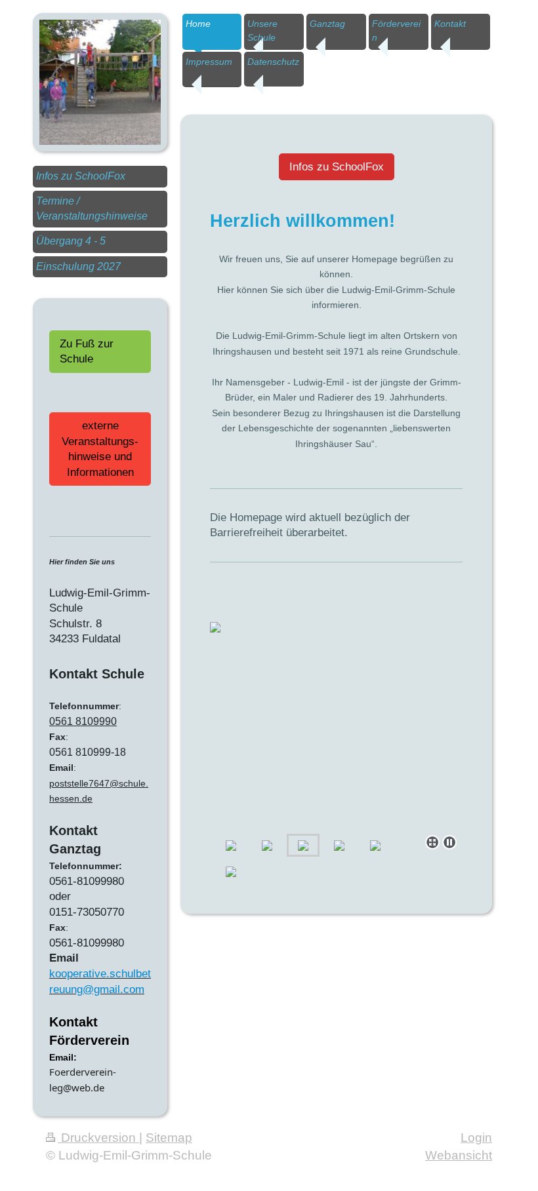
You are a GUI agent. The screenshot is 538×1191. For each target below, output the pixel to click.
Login (476, 1137)
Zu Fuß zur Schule (87, 352)
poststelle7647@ (84, 783)
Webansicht (458, 1155)
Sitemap (169, 1137)
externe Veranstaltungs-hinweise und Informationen (100, 449)
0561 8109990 (83, 721)
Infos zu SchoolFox (336, 167)
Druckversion (98, 1137)
